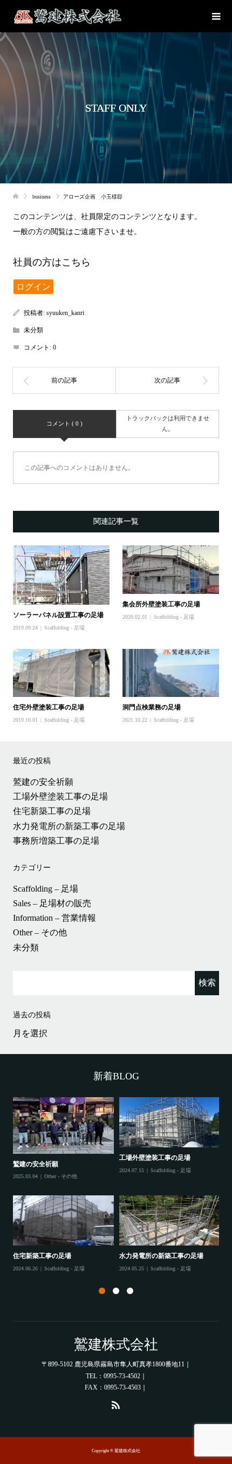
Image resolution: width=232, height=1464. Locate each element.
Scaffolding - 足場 (64, 628)
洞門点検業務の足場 (151, 707)
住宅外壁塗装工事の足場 (48, 707)
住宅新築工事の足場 (52, 811)
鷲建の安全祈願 (43, 781)
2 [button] (116, 1291)
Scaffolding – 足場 (45, 888)
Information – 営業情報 (54, 917)
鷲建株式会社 (116, 1344)
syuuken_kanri (65, 313)
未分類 (26, 947)
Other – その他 (40, 932)
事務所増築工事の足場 (56, 840)
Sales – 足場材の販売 (52, 903)
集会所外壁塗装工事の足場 (161, 604)
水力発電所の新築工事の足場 (69, 826)
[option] (119, 1185)
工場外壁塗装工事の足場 (60, 796)
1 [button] (102, 1291)
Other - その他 (60, 1176)
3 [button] (130, 1291)
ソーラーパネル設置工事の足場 (58, 615)
